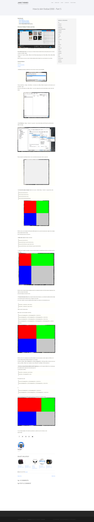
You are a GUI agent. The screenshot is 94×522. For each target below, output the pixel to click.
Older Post (53, 475)
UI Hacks (19, 66)
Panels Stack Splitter (21, 64)
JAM (59, 42)
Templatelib (43, 519)
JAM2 (59, 46)
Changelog (67, 2)
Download (60, 27)
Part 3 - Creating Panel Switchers (24, 21)
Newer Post (19, 475)
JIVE (59, 54)
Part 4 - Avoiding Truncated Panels (24, 22)
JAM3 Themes (23, 3)
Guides (62, 2)
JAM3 (59, 49)
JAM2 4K (59, 47)
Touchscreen (60, 58)
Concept (59, 25)
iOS (59, 41)
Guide (59, 35)
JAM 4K (59, 44)
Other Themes (73, 2)
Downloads (57, 2)
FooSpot (59, 32)
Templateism (29, 519)
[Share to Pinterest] (25, 436)
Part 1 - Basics (21, 19)
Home (52, 2)
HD (58, 37)
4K (58, 22)
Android (59, 23)
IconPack (60, 39)
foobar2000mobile (61, 29)
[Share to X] (22, 436)
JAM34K (59, 51)
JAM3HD (59, 53)
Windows (60, 61)
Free (59, 34)
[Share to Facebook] (19, 436)
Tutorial (26, 471)
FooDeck (60, 30)
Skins (59, 56)
